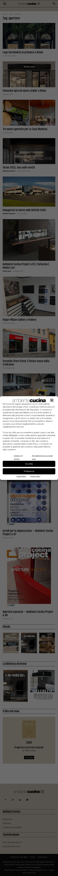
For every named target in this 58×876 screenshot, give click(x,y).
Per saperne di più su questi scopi (42, 457)
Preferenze (29, 471)
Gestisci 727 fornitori (18, 457)
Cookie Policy (21, 476)
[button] (51, 400)
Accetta (29, 464)
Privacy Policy (35, 476)
